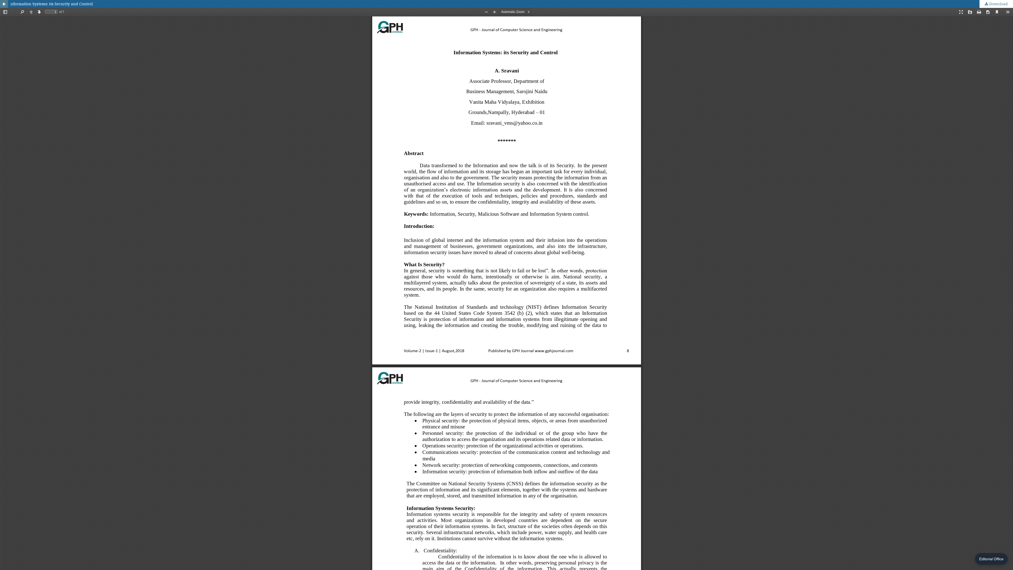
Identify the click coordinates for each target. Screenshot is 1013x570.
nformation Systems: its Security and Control (52, 3)
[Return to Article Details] (4, 4)
